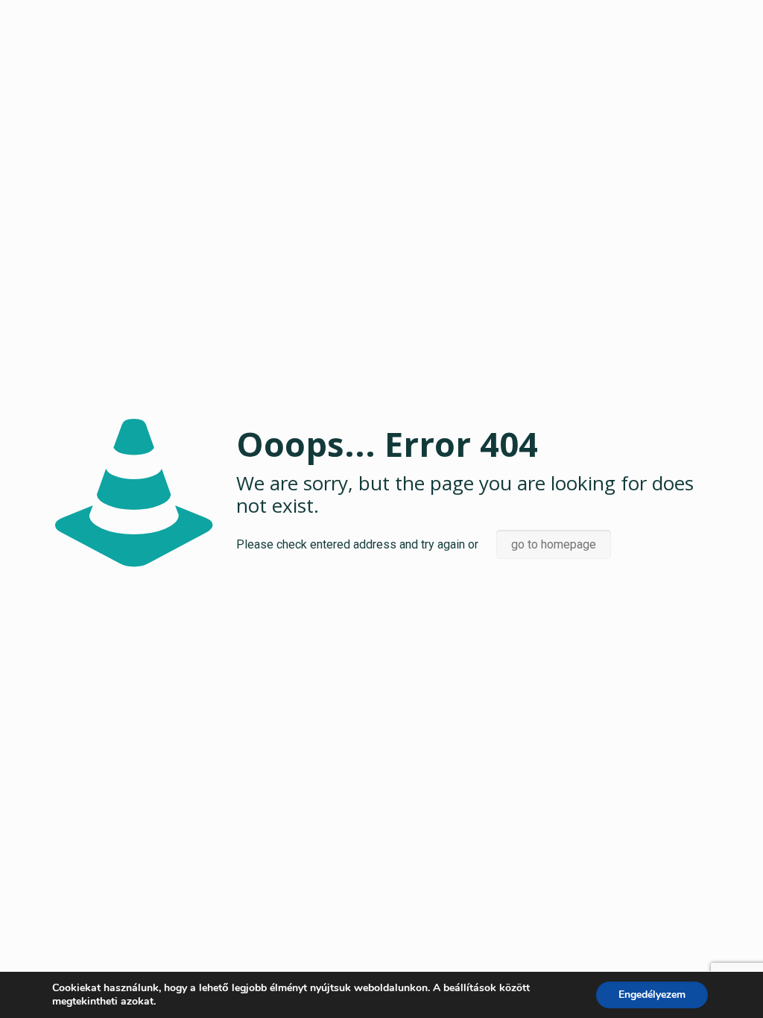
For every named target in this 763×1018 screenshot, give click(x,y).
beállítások (469, 988)
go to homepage (553, 544)
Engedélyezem (652, 994)
